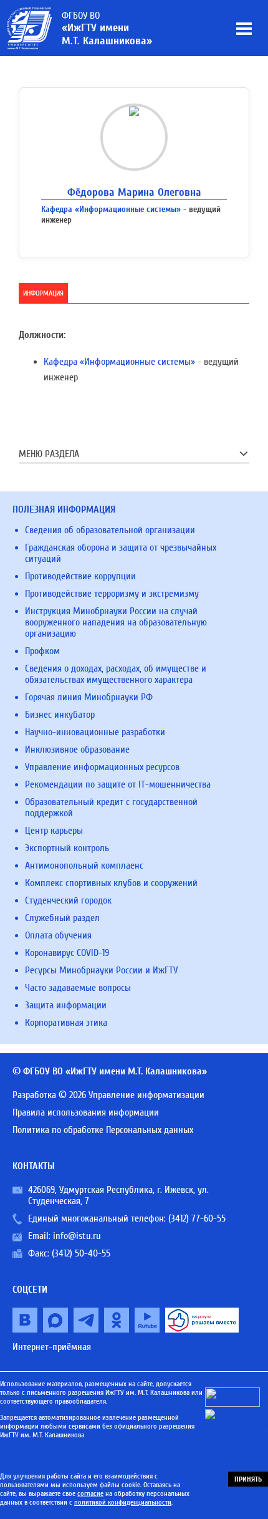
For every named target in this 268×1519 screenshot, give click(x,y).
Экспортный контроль (67, 848)
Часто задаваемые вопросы (78, 987)
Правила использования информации (85, 1112)
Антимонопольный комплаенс (84, 865)
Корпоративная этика (66, 1022)
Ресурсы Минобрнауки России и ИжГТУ (101, 970)
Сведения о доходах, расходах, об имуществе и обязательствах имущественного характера (115, 674)
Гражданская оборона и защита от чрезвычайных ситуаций (120, 553)
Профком (42, 651)
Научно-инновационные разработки (95, 732)
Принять (248, 1479)
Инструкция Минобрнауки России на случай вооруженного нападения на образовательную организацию (116, 622)
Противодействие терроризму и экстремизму (112, 593)
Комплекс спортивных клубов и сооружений (111, 883)
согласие (90, 1493)
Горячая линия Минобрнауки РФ (89, 697)
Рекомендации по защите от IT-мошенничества (118, 784)
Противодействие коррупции (80, 576)
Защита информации (66, 1005)
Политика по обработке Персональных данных (102, 1130)
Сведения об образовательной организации (110, 530)
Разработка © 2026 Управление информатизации (108, 1095)
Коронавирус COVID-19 (67, 952)
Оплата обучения (58, 935)
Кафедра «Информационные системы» (111, 209)
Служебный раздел (62, 917)
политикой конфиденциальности (122, 1502)
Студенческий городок (68, 900)
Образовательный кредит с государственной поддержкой (111, 807)
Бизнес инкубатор (60, 714)
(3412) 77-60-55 (197, 1218)
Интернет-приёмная (51, 1347)
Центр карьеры (54, 830)
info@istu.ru (77, 1236)
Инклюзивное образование (77, 749)
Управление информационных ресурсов (102, 767)
